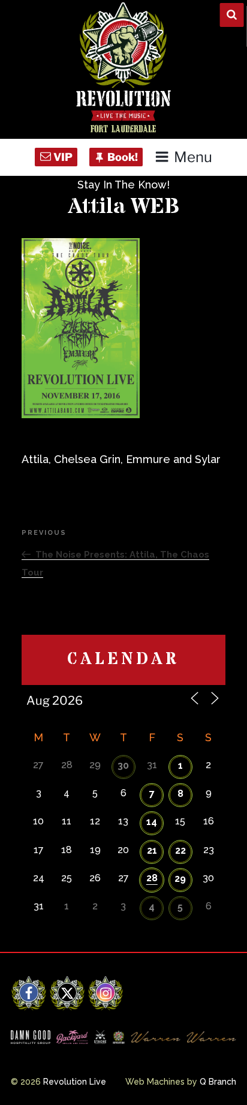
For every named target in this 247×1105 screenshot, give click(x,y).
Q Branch (218, 1081)
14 (151, 821)
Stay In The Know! (123, 184)
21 (152, 850)
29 (180, 878)
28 (152, 878)
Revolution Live (74, 1081)
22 (180, 850)
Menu (193, 157)
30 (123, 765)
